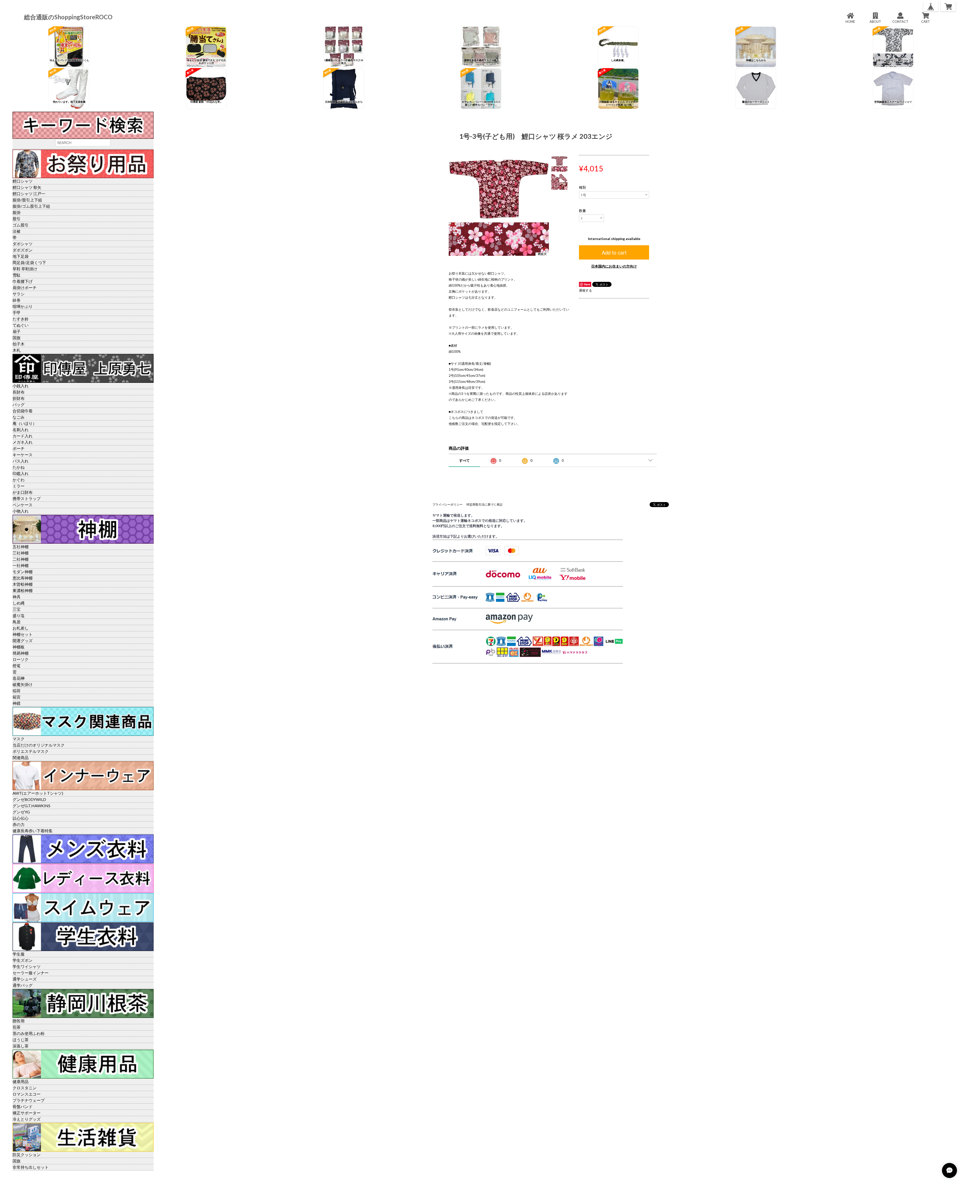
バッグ (19, 404)
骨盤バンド (23, 1106)
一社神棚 (21, 565)
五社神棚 (21, 546)
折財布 (19, 398)
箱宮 (17, 696)
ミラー (19, 486)
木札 (17, 350)
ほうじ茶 (21, 1039)
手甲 (17, 312)
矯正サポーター (27, 1112)
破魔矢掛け (23, 684)
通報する (585, 290)
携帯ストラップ (27, 498)
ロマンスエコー (27, 1094)
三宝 (17, 609)
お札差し (21, 628)
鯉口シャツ (23, 181)
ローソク (21, 659)
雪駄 (17, 275)
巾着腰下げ (23, 281)
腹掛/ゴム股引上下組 (31, 206)
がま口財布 (23, 492)
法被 (17, 231)
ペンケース (23, 504)
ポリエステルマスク (31, 751)
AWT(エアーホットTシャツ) (38, 793)
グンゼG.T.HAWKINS (31, 805)
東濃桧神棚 (23, 590)
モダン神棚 (23, 571)
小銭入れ (21, 385)
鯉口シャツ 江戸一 (29, 193)
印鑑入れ (21, 473)
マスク (19, 738)
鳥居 (17, 621)
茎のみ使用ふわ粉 (29, 1033)
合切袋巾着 (23, 410)
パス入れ (21, 460)
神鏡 (17, 703)
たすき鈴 (21, 318)
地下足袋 (21, 256)
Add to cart (614, 252)
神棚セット (23, 634)
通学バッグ (23, 985)
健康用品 (21, 1081)
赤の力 (19, 824)
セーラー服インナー (31, 972)
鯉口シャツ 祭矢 (27, 187)
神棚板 (19, 646)
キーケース (23, 454)
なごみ (19, 417)
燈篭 (17, 665)
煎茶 (17, 1027)
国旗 (17, 337)
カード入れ (23, 435)
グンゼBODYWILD (29, 799)
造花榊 (19, 678)
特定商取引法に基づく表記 (484, 504)
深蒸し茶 (21, 1045)
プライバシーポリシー (447, 504)
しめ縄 (19, 603)
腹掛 (17, 212)
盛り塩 (19, 615)
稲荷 (17, 690)
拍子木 (19, 343)
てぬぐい (21, 325)
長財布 (19, 392)
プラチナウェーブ (29, 1100)
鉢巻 (17, 300)
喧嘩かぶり (23, 306)
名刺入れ (21, 429)
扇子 (17, 331)
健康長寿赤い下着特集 (33, 830)
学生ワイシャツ (27, 966)
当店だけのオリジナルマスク (39, 745)
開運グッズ (23, 640)
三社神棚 (21, 552)
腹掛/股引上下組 (27, 199)
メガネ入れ (23, 442)
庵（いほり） (25, 423)
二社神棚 (21, 559)
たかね (19, 467)
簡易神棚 (21, 653)
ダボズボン (23, 250)
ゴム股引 (21, 224)
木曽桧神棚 (23, 584)
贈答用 (19, 1020)
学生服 (19, 954)
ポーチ (19, 448)
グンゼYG (21, 811)
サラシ (19, 293)
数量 (582, 210)
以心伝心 (21, 818)
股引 (17, 218)
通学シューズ (25, 979)
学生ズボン (23, 960)
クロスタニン (25, 1087)
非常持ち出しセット (31, 1167)
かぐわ (19, 479)
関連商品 (21, 757)
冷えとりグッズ (27, 1119)
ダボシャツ (23, 243)
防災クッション (27, 1154)
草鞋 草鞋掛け (25, 268)
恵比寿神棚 (23, 577)
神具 (17, 596)
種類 (582, 187)
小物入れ (21, 511)
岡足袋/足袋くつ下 (29, 262)
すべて (464, 460)
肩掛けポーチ (25, 287)
